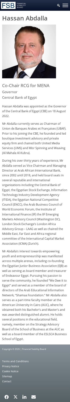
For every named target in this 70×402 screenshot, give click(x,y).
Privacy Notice (10, 366)
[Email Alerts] (33, 396)
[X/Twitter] (15, 396)
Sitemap (7, 376)
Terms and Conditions (15, 361)
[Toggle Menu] (65, 5)
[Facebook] (6, 396)
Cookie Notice (10, 371)
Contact (6, 381)
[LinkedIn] (24, 396)
